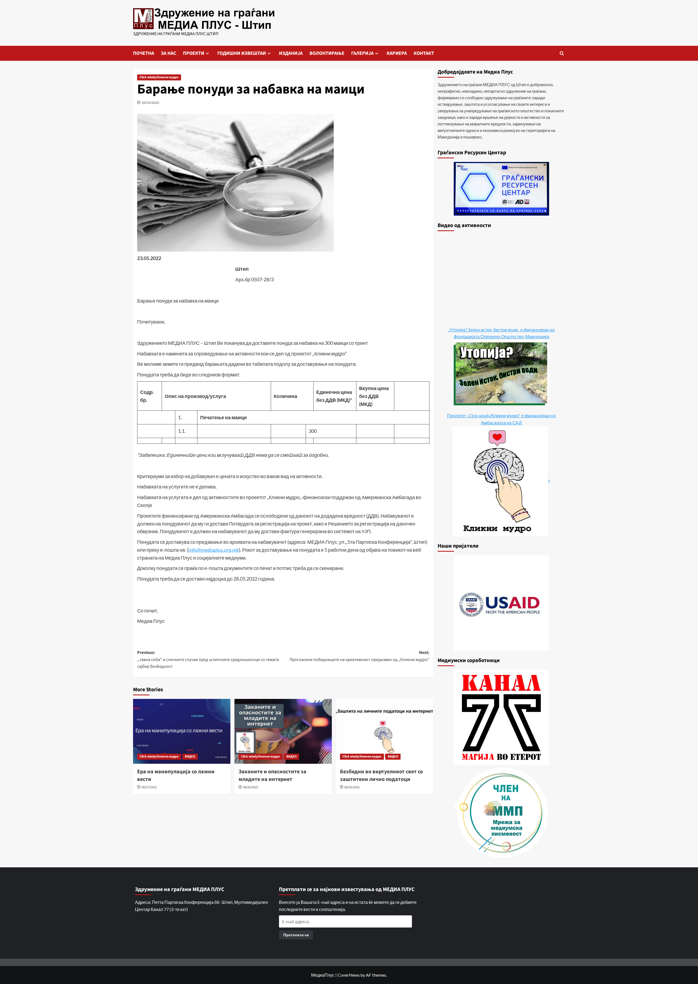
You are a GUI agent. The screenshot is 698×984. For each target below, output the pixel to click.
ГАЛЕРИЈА (362, 53)
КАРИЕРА (397, 53)
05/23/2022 (150, 103)
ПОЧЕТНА (143, 53)
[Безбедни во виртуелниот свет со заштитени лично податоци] (384, 731)
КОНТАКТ (424, 53)
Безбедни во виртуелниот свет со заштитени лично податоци (381, 775)
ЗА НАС (168, 53)
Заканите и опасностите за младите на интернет (272, 775)
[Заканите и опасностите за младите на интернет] (283, 731)
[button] (561, 53)
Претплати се (296, 934)
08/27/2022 (149, 787)
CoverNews (349, 974)
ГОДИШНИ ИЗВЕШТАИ (241, 53)
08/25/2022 (352, 787)
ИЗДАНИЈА (291, 53)
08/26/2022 (250, 787)
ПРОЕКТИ (193, 53)
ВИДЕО (190, 756)
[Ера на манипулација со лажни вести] (181, 731)
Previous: (208, 659)
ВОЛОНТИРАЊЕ (326, 53)
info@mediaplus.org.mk (213, 550)
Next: (359, 656)
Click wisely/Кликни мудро (159, 77)
